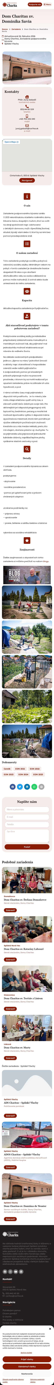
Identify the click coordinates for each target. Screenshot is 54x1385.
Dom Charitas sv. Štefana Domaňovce (25, 899)
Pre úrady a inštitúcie (13, 1320)
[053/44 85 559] (27, 106)
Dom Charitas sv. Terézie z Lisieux (23, 998)
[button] (50, 1328)
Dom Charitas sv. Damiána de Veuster (25, 1206)
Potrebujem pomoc (12, 1310)
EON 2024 (23, 774)
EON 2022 (34, 769)
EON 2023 (9, 774)
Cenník (7, 769)
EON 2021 (20, 769)
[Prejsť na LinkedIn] (21, 1271)
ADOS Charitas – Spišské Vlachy (22, 1154)
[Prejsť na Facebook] (5, 1271)
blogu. (46, 561)
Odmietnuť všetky (27, 1366)
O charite (7, 1316)
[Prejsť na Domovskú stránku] (10, 4)
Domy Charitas (11, 38)
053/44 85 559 (27, 109)
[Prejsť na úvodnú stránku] (10, 1234)
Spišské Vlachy (11, 43)
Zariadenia (16, 29)
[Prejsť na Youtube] (15, 1271)
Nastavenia (27, 1374)
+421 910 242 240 (27, 119)
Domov (5, 29)
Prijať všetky (27, 1359)
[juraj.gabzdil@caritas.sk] (27, 125)
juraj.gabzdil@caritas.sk (27, 128)
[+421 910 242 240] (27, 116)
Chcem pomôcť (10, 1313)
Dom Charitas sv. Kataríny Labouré (24, 948)
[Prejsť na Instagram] (10, 1271)
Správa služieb (26, 1353)
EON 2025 (38, 774)
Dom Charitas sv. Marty (17, 1047)
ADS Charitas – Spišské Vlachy (21, 1102)
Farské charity (10, 1323)
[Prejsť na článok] (27, 880)
